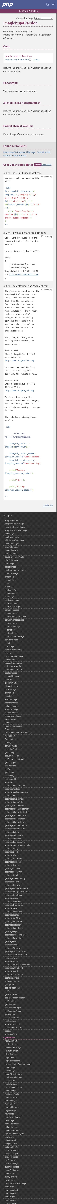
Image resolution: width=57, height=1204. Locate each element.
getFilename (10, 766)
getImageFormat (12, 865)
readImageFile (11, 1193)
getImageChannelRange (15, 822)
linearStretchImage (13, 1074)
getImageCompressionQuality (18, 845)
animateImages (12, 544)
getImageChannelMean (15, 819)
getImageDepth (11, 852)
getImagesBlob (11, 941)
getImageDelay (11, 849)
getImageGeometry (13, 872)
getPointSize (10, 1001)
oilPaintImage (11, 1127)
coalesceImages (12, 600)
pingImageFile (11, 1144)
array (36, 59)
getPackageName (12, 988)
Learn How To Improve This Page (19, 152)
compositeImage (12, 626)
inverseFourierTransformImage (18, 1064)
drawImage (10, 693)
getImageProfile (12, 915)
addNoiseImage (12, 537)
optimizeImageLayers (14, 1134)
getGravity (9, 776)
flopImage (9, 729)
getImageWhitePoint (14, 968)
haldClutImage (11, 1041)
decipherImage (11, 660)
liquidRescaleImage (13, 1077)
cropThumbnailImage (14, 650)
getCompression (12, 756)
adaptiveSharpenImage (15, 527)
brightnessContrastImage (16, 570)
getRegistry (10, 1014)
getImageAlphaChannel (15, 786)
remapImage (10, 1200)
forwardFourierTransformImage (18, 732)
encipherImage (11, 703)
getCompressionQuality (15, 759)
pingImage (9, 1137)
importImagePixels (13, 1061)
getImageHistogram (13, 885)
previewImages (11, 1153)
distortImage (10, 689)
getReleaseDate (12, 1018)
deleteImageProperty (14, 670)
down (9, 173)
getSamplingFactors (13, 1028)
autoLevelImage (12, 553)
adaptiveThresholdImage (16, 530)
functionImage (11, 739)
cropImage (9, 646)
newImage (9, 1114)
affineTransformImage (14, 540)
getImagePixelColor (13, 911)
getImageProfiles (12, 918)
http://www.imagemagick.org (23, 274)
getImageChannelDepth (15, 805)
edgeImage (10, 696)
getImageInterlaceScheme (16, 888)
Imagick (7, 515)
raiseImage (10, 1180)
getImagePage (11, 908)
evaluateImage (11, 713)
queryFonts (10, 1173)
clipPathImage (11, 593)
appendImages (11, 550)
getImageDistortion (13, 858)
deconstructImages (13, 663)
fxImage (8, 742)
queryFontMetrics (12, 1170)
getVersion (10, 1037)
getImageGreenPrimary (15, 878)
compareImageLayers (14, 620)
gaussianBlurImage (13, 749)
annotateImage (11, 547)
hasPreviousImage (13, 1047)
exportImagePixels (13, 716)
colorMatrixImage (12, 607)
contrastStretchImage (14, 636)
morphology (10, 1104)
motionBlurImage (12, 1107)
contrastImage (11, 633)
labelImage (10, 1067)
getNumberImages (13, 981)
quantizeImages (12, 1167)
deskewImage (11, 673)
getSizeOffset (11, 1034)
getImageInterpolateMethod (17, 892)
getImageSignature (13, 948)
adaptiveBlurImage (13, 520)
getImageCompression (15, 842)
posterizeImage (12, 1150)
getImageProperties (13, 921)
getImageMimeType (13, 902)
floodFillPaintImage (13, 726)
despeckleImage (12, 676)
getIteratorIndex (12, 978)
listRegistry (10, 1081)
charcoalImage (11, 573)
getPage (8, 991)
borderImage (10, 567)
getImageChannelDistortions (17, 812)
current (8, 653)
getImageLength (12, 898)
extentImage (10, 719)
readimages (10, 1197)
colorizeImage (11, 603)
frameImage (10, 736)
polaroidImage (11, 1147)
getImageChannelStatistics (17, 825)
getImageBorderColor (14, 802)
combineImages (12, 610)
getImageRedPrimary (14, 928)
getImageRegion (12, 931)
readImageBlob (11, 1190)
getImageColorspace (14, 835)
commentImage (12, 613)
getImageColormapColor (15, 829)
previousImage (11, 1157)
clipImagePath (11, 590)
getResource (10, 1021)
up (5, 173)
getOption (9, 984)
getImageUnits (11, 961)
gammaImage (11, 746)
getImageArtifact (12, 789)
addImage (9, 534)
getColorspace (11, 752)
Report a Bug (19, 155)
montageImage (11, 1097)
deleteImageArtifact (14, 666)
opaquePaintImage (13, 1130)
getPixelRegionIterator (15, 998)
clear (7, 583)
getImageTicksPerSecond (16, 951)
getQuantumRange (13, 1011)
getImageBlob (11, 795)
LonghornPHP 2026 (28, 11)
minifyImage (10, 1090)
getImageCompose (13, 839)
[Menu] (53, 4)
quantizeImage (11, 1163)
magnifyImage (11, 1084)
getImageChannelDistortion (17, 809)
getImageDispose (12, 855)
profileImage (10, 1160)
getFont (8, 769)
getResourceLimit (12, 1024)
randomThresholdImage (15, 1183)
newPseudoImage (12, 1117)
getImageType (11, 958)
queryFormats (11, 1177)
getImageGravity (12, 875)
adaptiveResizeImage (14, 524)
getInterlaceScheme (14, 974)
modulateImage (12, 1094)
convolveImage (11, 640)
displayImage (11, 683)
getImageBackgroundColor (16, 792)
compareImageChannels (15, 616)
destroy (8, 679)
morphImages (11, 1100)
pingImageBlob (11, 1140)
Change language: (25, 18)
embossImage (11, 699)
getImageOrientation (14, 905)
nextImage (9, 1120)
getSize (8, 1031)
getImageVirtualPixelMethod (17, 965)
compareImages (12, 623)
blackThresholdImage (14, 557)
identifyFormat (11, 1051)
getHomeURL (10, 779)
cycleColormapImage (14, 656)
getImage (9, 782)
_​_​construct (10, 630)
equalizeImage (11, 709)
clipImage (9, 587)
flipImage (9, 723)
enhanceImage (11, 706)
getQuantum (10, 1004)
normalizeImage (12, 1124)
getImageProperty (13, 925)
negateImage (10, 1110)
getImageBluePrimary (14, 799)
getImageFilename (13, 862)
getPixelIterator (12, 994)
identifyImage (11, 1054)
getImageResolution (14, 938)
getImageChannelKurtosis (16, 815)
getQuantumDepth (13, 1008)
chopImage (10, 577)
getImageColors (12, 832)
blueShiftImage (11, 560)
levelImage (10, 1071)
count (7, 643)
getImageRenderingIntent (16, 935)
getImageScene (12, 945)
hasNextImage (11, 1044)
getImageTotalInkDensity (16, 955)
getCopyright (10, 762)
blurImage (9, 563)
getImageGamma (12, 868)
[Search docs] (47, 4)
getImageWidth (11, 971)
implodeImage (11, 1057)
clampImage (10, 580)
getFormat (9, 772)
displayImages (11, 686)
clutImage (9, 597)
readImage (9, 1187)
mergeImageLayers (13, 1087)
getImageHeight (12, 882)
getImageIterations (13, 895)
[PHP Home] (7, 4)
